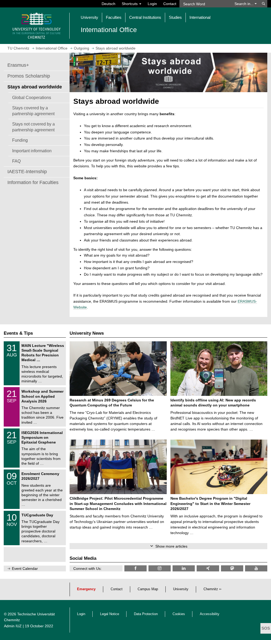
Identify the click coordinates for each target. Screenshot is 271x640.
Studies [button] (175, 17)
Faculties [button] (113, 17)
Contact (169, 4)
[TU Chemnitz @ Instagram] (159, 568)
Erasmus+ (18, 65)
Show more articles (171, 546)
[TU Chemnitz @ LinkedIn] (184, 568)
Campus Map (148, 589)
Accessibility (209, 614)
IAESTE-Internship (27, 171)
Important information (32, 150)
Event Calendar (25, 568)
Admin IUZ (13, 626)
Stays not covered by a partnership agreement (33, 127)
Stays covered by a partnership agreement (33, 110)
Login (152, 4)
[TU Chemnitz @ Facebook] (135, 568)
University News (87, 333)
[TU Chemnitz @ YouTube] (256, 568)
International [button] (199, 17)
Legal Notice (109, 614)
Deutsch (108, 4)
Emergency (86, 589)
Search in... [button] (244, 4)
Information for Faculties (32, 182)
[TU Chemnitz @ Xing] (208, 568)
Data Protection (146, 614)
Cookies (179, 614)
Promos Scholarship (28, 76)
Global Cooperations (31, 97)
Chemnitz (211, 589)
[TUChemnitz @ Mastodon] (232, 568)
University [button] (89, 17)
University (180, 589)
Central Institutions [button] (145, 17)
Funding (20, 140)
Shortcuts (130, 4)
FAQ (16, 161)
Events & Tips (18, 333)
